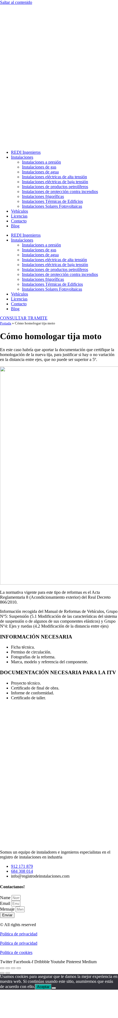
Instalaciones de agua (40, 172)
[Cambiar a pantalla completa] (7, 968)
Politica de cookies (16, 952)
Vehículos (19, 211)
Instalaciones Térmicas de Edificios (52, 201)
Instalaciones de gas (39, 167)
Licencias (19, 216)
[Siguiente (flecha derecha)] (7, 973)
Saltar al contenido (16, 2)
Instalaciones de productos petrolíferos (55, 186)
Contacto (19, 221)
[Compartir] (13, 968)
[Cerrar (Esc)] (18, 968)
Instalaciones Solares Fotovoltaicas (52, 206)
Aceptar (43, 987)
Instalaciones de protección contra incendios (60, 191)
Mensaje (8, 909)
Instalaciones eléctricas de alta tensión (54, 176)
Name (6, 897)
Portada (5, 323)
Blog (15, 226)
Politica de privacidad (18, 934)
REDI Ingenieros (26, 152)
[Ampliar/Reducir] (2, 968)
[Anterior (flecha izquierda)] (2, 973)
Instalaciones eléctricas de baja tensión (55, 181)
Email (5, 903)
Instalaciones (22, 157)
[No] (54, 988)
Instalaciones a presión (41, 162)
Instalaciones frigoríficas (43, 196)
